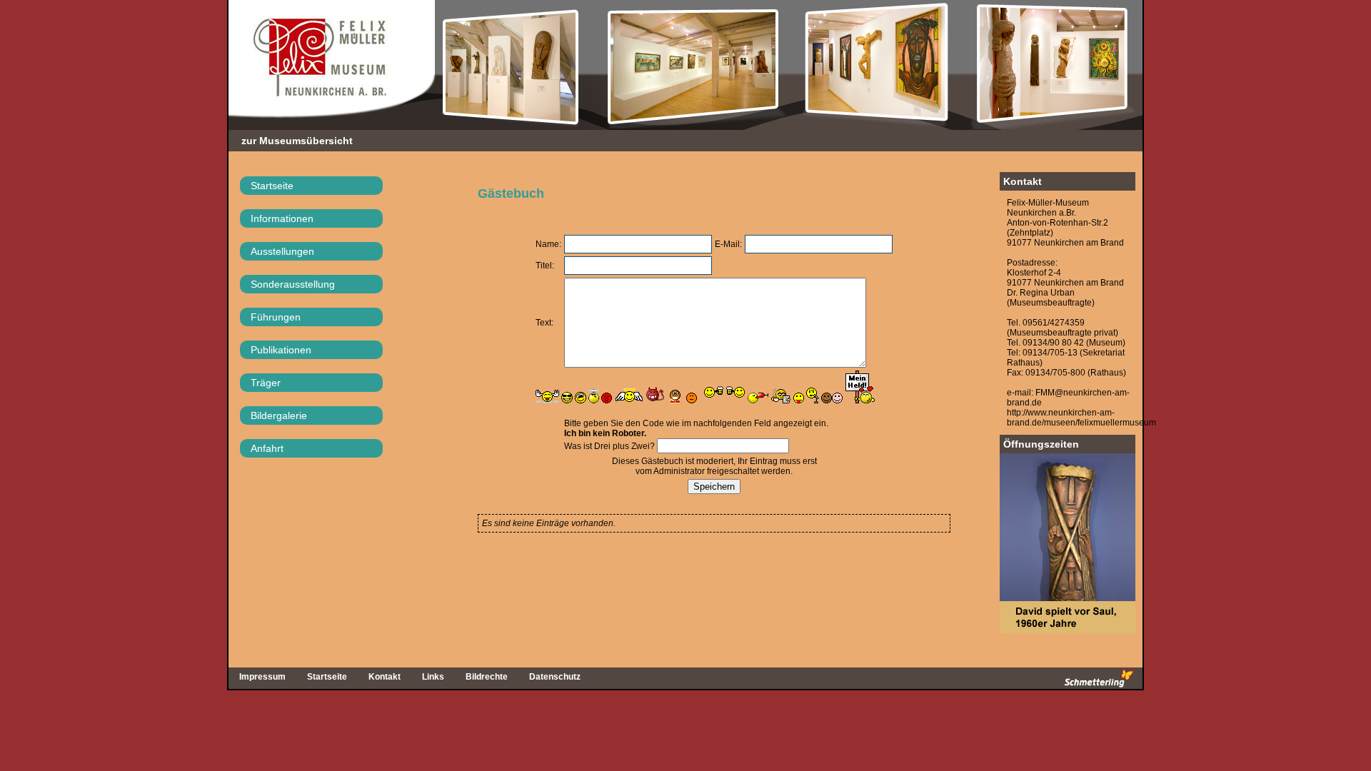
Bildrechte (487, 677)
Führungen (276, 317)
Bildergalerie (279, 415)
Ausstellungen (282, 251)
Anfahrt (267, 448)
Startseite (272, 185)
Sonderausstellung (293, 284)
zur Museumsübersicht (297, 140)
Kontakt (1022, 181)
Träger (266, 382)
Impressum (262, 677)
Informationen (282, 218)
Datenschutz (555, 677)
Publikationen (281, 350)
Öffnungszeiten (1041, 444)
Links (433, 677)
